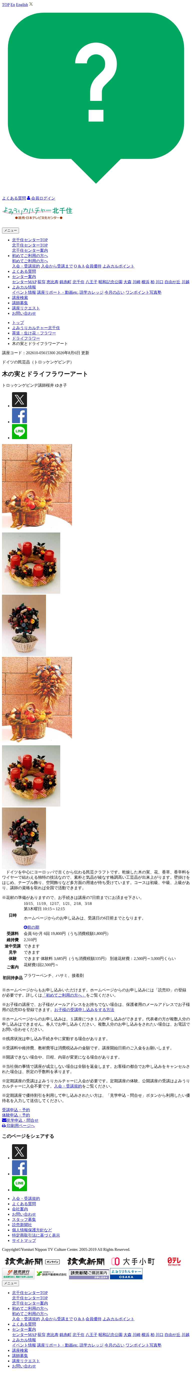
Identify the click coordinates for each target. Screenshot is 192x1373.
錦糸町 (66, 282)
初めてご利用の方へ (30, 261)
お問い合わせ (24, 313)
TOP (6, 4)
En (12, 4)
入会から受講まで (57, 266)
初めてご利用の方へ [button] (30, 256)
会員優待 (94, 266)
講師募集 (20, 303)
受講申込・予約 (16, 1110)
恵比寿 (52, 282)
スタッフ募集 (24, 1219)
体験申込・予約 (16, 1115)
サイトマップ (24, 1240)
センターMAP (24, 282)
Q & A (79, 266)
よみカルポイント (118, 266)
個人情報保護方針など (32, 1230)
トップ (18, 322)
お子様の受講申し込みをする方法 (84, 1010)
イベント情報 (24, 292)
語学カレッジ (92, 292)
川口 (160, 282)
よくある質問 (24, 271)
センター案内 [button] (24, 277)
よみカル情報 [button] (24, 287)
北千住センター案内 (30, 250)
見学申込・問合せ (22, 1120)
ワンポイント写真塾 (144, 292)
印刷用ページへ (20, 1125)
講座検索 (20, 297)
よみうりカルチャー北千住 (36, 328)
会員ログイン (42, 198)
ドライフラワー (26, 338)
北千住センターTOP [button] (30, 240)
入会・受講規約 (26, 266)
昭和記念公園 (110, 282)
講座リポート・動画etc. (57, 292)
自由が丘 (172, 282)
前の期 (33, 927)
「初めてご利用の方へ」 (64, 995)
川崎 (136, 282)
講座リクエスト (26, 308)
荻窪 (42, 282)
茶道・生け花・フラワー (34, 333)
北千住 (78, 282)
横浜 (146, 282)
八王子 (92, 282)
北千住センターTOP (30, 245)
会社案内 (20, 1209)
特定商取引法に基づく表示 (36, 1235)
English (22, 4)
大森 (128, 282)
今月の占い (114, 292)
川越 (186, 282)
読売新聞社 (22, 1225)
